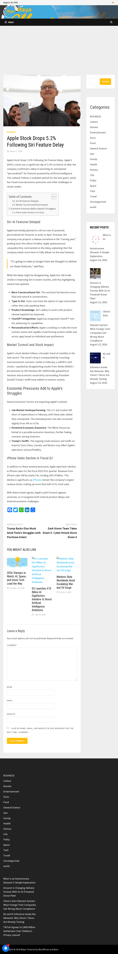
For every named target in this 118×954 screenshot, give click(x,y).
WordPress (44, 949)
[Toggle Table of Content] (52, 196)
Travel (93, 196)
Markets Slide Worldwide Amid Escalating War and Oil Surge (66, 582)
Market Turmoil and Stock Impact (32, 204)
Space (93, 185)
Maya (24, 9)
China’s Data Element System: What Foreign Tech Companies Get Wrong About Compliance (19, 904)
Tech (92, 191)
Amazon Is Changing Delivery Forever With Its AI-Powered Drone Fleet (18, 891)
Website (11, 714)
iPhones (37, 479)
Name (10, 687)
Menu (11, 22)
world (93, 207)
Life (92, 175)
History (94, 169)
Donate (94, 127)
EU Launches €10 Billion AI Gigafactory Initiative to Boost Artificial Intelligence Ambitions (42, 599)
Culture (94, 121)
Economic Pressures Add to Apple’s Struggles (33, 208)
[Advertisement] (59, 53)
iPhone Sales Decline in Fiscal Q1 (30, 212)
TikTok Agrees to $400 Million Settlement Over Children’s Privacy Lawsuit (19, 931)
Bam (56, 949)
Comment (12, 645)
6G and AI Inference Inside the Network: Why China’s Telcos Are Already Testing (19, 917)
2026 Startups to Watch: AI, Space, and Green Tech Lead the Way (16, 578)
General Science (98, 148)
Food (93, 143)
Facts (93, 137)
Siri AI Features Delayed (27, 201)
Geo (92, 153)
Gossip (93, 159)
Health (93, 164)
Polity (93, 180)
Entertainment (98, 132)
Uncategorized (98, 201)
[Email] (113, 2)
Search (105, 81)
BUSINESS (11, 132)
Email (10, 700)
